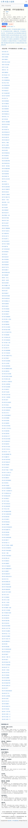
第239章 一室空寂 (5, 670)
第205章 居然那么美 (6, 581)
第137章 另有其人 (5, 405)
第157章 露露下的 (5, 457)
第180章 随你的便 (5, 516)
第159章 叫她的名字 (6, 462)
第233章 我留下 (5, 654)
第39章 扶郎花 (5, 150)
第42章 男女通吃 (5, 158)
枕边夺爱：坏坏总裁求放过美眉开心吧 (14, 29)
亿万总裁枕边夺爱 (18, 42)
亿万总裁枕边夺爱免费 (21, 41)
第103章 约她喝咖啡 (6, 316)
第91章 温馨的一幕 (6, 285)
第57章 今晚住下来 (6, 197)
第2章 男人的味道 (5, 54)
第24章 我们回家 (5, 111)
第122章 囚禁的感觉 (6, 366)
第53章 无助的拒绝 (6, 186)
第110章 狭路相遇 (5, 334)
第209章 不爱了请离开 (6, 592)
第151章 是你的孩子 (6, 441)
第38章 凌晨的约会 (6, 147)
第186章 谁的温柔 (5, 532)
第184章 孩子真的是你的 (7, 527)
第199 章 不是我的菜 (6, 566)
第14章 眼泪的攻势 (6, 85)
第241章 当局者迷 (5, 675)
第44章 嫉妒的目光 (6, 163)
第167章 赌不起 (5, 482)
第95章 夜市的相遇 (6, 295)
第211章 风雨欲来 (5, 597)
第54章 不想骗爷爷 (6, 189)
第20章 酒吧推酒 (5, 101)
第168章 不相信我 (5, 485)
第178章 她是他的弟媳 (6, 511)
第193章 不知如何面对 (6, 550)
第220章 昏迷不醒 (5, 620)
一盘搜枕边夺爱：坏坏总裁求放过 (19, 31)
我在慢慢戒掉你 (4, 734)
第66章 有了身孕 (5, 220)
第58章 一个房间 (5, 199)
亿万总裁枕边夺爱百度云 (12, 41)
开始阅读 (5, 24)
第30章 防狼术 (5, 127)
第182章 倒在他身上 (6, 521)
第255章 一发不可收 (6, 711)
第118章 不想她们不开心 (7, 355)
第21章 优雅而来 (5, 103)
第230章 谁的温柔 (5, 646)
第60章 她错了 (5, 205)
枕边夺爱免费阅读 (18, 33)
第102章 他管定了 (5, 314)
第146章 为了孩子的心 (6, 428)
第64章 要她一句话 (6, 215)
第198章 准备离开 (5, 563)
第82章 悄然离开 (5, 262)
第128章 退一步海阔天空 (7, 381)
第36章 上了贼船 (5, 142)
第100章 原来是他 (5, 308)
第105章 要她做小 (5, 321)
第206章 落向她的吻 (6, 584)
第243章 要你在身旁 (6, 680)
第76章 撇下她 (5, 246)
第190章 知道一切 (5, 542)
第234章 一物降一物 (6, 657)
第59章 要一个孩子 (6, 202)
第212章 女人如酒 (5, 599)
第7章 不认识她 (5, 67)
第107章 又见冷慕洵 (6, 327)
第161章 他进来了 (5, 467)
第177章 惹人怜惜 (5, 508)
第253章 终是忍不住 (6, 706)
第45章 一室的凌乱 (6, 166)
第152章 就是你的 (5, 444)
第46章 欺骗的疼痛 (6, 168)
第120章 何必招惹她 (6, 360)
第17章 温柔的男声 (6, 93)
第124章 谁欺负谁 (5, 371)
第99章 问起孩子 (5, 306)
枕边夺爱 (12, 42)
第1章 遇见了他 (5, 51)
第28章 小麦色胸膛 (6, 121)
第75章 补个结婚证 (6, 243)
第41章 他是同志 (5, 155)
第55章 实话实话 (5, 192)
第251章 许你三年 (5, 701)
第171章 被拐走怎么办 (6, 493)
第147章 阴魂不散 (5, 431)
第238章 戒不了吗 (5, 667)
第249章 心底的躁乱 (6, 696)
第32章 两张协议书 (6, 132)
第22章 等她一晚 (5, 106)
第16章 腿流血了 (5, 90)
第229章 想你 (4, 644)
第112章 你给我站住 (6, 340)
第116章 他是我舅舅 (6, 350)
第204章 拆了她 (5, 579)
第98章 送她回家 (5, 303)
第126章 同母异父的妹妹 (7, 376)
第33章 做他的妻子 (6, 134)
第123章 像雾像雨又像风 (7, 368)
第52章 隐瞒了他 (5, 184)
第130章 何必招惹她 (6, 386)
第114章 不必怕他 (5, 345)
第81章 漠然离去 (5, 259)
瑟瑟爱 (7, 11)
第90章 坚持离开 (5, 282)
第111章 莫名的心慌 (6, 337)
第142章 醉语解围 (5, 418)
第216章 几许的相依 (6, 610)
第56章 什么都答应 (6, 194)
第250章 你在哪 (5, 698)
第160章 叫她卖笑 (5, 464)
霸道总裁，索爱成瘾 (5, 781)
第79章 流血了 (5, 254)
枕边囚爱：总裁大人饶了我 (6, 726)
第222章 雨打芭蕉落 (6, 625)
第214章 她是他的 (5, 605)
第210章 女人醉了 (5, 594)
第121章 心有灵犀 (5, 363)
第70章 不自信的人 (6, 230)
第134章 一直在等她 (6, 397)
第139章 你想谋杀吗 (6, 410)
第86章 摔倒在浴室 (6, 272)
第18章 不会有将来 (6, 95)
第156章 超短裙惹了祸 (6, 454)
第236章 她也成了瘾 (6, 662)
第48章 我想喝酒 (5, 173)
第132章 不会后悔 (5, 392)
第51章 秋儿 (4, 181)
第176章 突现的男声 (6, 506)
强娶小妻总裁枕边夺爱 (5, 42)
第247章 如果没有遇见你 (7, 690)
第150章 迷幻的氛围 (6, 438)
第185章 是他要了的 (6, 529)
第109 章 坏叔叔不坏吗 (6, 332)
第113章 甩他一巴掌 (6, 342)
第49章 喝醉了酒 (5, 176)
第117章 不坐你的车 (6, 353)
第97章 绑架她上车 (6, 301)
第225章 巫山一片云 (6, 633)
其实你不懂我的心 (5, 752)
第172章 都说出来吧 (6, 495)
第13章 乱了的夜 (5, 82)
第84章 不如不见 (5, 267)
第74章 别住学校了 (6, 241)
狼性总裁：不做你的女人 (6, 741)
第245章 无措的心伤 (6, 685)
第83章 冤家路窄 (5, 264)
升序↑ (24, 48)
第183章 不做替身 (5, 524)
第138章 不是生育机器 (6, 407)
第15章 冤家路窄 (5, 88)
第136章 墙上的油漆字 (6, 402)
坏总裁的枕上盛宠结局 (19, 37)
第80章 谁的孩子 (5, 256)
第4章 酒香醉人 (5, 59)
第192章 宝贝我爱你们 (6, 547)
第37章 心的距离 (5, 145)
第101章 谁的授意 (5, 311)
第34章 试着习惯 (5, 137)
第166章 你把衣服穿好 (6, 480)
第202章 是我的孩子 (6, 573)
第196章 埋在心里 (5, 558)
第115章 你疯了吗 (5, 347)
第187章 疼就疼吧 (5, 534)
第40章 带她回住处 (6, 153)
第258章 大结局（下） (11, 26)
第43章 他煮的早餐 (6, 160)
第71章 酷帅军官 (5, 233)
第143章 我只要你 (5, 420)
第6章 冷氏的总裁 (5, 64)
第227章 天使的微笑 (6, 664)
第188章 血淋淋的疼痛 (6, 537)
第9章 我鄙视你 (5, 72)
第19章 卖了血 (5, 98)
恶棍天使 (3, 802)
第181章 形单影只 (5, 519)
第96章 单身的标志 (6, 298)
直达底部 (11, 24)
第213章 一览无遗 (5, 602)
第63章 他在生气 (5, 212)
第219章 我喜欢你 (5, 618)
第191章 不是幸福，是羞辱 (7, 545)
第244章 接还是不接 (6, 683)
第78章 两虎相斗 (5, 251)
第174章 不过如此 (5, 501)
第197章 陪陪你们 (5, 560)
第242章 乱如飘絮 (5, 677)
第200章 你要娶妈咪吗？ (7, 568)
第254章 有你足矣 (5, 709)
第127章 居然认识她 (6, 379)
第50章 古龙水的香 (6, 179)
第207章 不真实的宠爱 (6, 586)
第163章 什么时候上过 (6, 472)
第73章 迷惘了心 (5, 238)
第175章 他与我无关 (6, 503)
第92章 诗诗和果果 (6, 288)
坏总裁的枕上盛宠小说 (9, 37)
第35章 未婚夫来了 (6, 140)
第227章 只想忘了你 (6, 638)
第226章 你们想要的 (6, 636)
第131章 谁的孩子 (5, 389)
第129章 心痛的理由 (6, 384)
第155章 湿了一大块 (6, 451)
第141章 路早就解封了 (6, 415)
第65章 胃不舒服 (5, 217)
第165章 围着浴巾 (5, 477)
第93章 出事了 (5, 290)
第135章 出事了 (5, 399)
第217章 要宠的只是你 (6, 612)
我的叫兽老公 (4, 795)
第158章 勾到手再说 (6, 459)
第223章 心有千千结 (6, 628)
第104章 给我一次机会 (6, 319)
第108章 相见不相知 (6, 329)
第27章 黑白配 (5, 119)
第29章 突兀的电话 (6, 124)
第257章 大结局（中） (6, 716)
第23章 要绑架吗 (5, 108)
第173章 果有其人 (5, 498)
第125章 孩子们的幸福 (6, 373)
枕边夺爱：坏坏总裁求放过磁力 (7, 33)
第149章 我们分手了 (6, 436)
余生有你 (3, 773)
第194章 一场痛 (5, 553)
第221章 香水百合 (5, 623)
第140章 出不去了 (5, 412)
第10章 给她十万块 (6, 75)
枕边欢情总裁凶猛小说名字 (17, 35)
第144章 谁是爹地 (5, 423)
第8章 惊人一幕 (5, 69)
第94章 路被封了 (5, 293)
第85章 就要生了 (5, 269)
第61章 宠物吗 (5, 207)
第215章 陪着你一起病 (6, 607)
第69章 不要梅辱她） (6, 228)
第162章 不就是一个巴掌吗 (7, 470)
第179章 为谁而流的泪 (6, 514)
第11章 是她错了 (5, 77)
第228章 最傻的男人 (6, 641)
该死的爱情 (3, 766)
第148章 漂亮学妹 (5, 433)
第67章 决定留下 (5, 223)
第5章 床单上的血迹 (6, 62)
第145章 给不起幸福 (6, 425)
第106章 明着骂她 (5, 324)
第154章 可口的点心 (6, 449)
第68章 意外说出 (5, 225)
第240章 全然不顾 (5, 672)
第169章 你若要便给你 (6, 488)
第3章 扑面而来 (5, 56)
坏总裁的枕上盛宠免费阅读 (13, 39)
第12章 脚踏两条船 (6, 80)
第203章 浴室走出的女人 (7, 576)
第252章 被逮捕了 (5, 703)
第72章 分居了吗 (5, 236)
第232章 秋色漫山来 (6, 651)
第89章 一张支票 (5, 280)
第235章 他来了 (5, 659)
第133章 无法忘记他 (6, 394)
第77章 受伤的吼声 (6, 249)
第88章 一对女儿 (5, 277)
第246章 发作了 (5, 688)
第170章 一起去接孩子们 (7, 490)
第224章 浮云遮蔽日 (6, 631)
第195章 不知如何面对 (6, 555)
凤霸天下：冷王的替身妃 (6, 759)
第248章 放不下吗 (5, 693)
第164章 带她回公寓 (6, 475)
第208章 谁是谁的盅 (6, 589)
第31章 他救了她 (5, 129)
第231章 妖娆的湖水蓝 (6, 649)
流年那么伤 (3, 788)
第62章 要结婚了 (5, 210)
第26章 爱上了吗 (5, 116)
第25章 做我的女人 (6, 114)
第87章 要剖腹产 (5, 275)
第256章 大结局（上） (6, 714)
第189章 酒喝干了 (5, 540)
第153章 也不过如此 (6, 446)
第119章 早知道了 (5, 358)
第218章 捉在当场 (5, 615)
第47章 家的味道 (5, 171)
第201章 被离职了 (5, 571)
